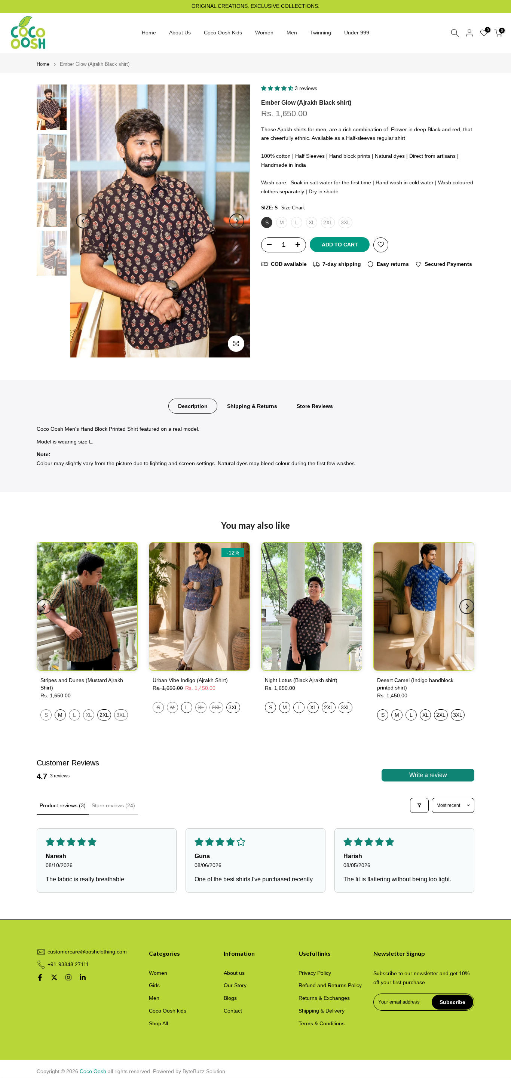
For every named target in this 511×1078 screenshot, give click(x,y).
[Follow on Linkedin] (82, 977)
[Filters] (419, 805)
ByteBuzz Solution (204, 1071)
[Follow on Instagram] (68, 977)
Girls (154, 985)
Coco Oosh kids (167, 1011)
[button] (278, 88)
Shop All (158, 1023)
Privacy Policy (315, 973)
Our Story (235, 985)
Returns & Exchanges (324, 998)
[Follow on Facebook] (40, 977)
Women (264, 33)
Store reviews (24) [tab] (113, 805)
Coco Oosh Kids (223, 33)
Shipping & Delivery (322, 1011)
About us (234, 973)
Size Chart (293, 207)
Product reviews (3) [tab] (63, 805)
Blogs (230, 998)
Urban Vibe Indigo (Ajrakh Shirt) (190, 681)
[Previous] (83, 221)
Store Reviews (315, 406)
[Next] (236, 221)
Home (149, 33)
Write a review (428, 775)
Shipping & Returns (252, 406)
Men (292, 33)
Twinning (320, 33)
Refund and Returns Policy (330, 985)
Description (193, 406)
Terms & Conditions (322, 1023)
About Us (180, 33)
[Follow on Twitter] (54, 977)
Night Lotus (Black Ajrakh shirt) (301, 681)
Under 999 (356, 33)
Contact (233, 1011)
